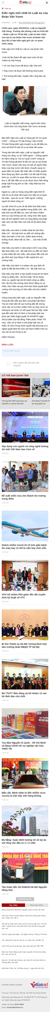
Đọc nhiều (13, 905)
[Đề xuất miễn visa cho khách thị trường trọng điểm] (25, 476)
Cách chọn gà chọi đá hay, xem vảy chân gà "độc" (21, 946)
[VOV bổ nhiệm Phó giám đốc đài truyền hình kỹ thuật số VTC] (25, 575)
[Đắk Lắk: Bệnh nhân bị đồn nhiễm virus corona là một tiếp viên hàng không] (25, 773)
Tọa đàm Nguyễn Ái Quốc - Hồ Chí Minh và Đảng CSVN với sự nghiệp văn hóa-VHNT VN (24, 745)
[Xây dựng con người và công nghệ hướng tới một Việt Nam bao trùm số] (25, 427)
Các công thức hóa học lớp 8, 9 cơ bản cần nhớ (20, 940)
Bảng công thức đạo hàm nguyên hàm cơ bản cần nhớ (23, 910)
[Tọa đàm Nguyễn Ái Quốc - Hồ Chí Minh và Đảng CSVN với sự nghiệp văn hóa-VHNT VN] (25, 723)
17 (17, 918)
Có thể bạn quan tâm (15, 375)
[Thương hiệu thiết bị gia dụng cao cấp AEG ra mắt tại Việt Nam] (16, 387)
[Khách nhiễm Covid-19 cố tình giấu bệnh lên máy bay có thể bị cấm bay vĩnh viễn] (25, 526)
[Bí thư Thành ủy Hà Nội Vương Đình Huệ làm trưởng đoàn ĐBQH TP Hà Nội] (25, 624)
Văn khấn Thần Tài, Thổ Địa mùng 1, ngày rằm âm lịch (23, 968)
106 (42, 940)
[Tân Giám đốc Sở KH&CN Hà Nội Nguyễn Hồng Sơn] (25, 867)
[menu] (3, 2)
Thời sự (8, 8)
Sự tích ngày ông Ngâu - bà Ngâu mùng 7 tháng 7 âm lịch (24, 934)
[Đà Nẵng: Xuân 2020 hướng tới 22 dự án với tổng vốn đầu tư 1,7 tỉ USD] (25, 820)
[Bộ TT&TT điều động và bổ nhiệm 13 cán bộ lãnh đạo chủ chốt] (25, 674)
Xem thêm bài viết (25, 899)
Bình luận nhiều (36, 905)
